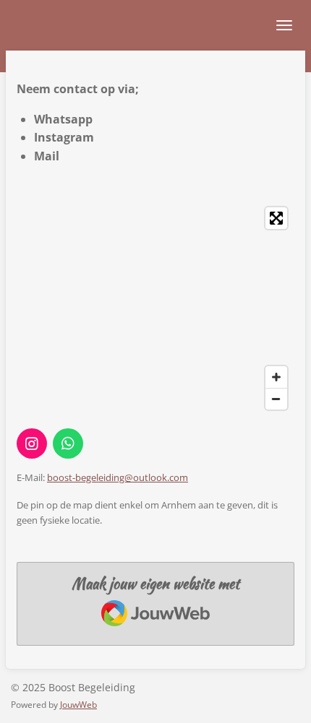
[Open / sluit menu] (284, 25)
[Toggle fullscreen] (276, 218)
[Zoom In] (276, 377)
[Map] (155, 308)
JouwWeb (78, 704)
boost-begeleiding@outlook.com (117, 477)
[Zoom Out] (276, 399)
